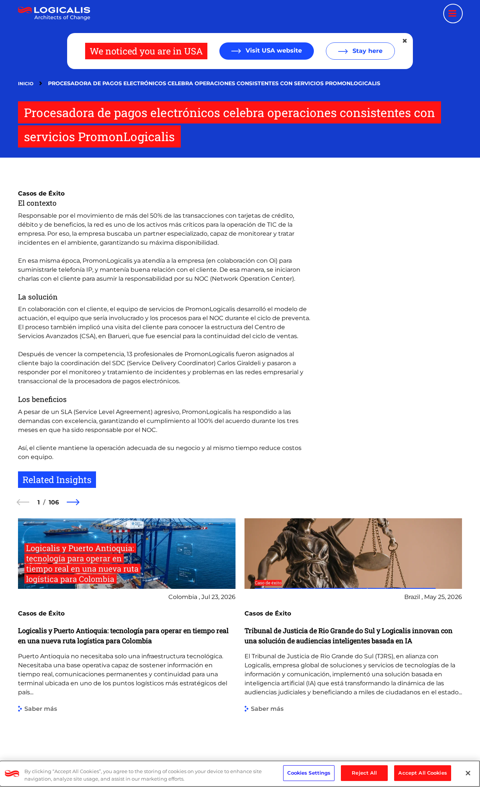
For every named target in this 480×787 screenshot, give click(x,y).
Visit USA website (273, 50)
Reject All (364, 773)
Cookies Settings (308, 773)
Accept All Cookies (422, 773)
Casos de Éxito (41, 193)
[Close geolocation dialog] (405, 41)
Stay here (366, 50)
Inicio (25, 83)
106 (54, 502)
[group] (127, 629)
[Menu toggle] (453, 14)
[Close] (468, 773)
